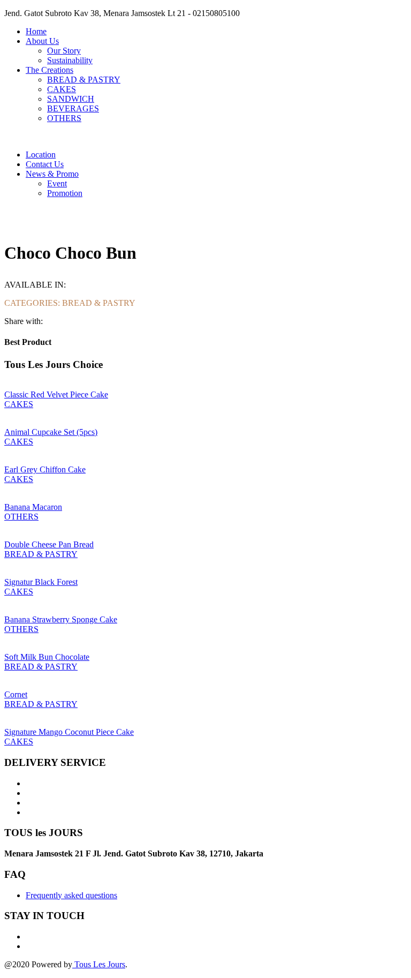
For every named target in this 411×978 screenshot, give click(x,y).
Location (41, 154)
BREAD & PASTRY (83, 79)
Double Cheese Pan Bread (49, 544)
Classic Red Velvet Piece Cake (56, 394)
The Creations (49, 69)
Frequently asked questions (71, 895)
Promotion (64, 193)
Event (57, 183)
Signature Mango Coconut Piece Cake (69, 731)
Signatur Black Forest (41, 581)
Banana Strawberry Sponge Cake (60, 619)
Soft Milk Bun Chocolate (46, 656)
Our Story (64, 50)
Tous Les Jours (98, 964)
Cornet (15, 694)
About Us (42, 41)
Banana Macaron (33, 506)
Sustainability (70, 60)
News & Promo (52, 173)
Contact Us (45, 164)
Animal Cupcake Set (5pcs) (50, 432)
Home (36, 31)
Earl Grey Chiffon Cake (45, 469)
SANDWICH (70, 98)
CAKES (61, 89)
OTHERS (64, 118)
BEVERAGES (73, 108)
